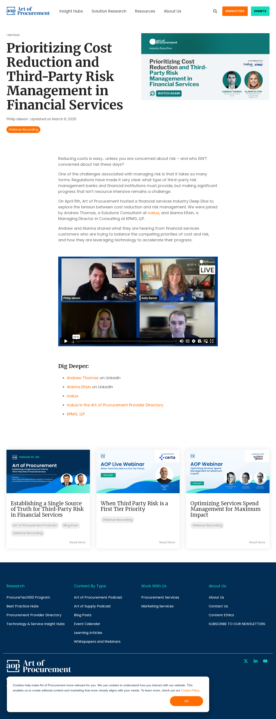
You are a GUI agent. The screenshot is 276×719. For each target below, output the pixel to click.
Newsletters (235, 11)
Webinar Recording (23, 129)
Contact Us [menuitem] (218, 606)
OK (186, 701)
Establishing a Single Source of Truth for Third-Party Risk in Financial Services (47, 509)
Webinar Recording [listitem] (27, 533)
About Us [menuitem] (216, 597)
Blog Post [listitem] (70, 525)
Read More (78, 542)
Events (260, 11)
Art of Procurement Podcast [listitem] (35, 525)
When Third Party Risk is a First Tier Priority (134, 506)
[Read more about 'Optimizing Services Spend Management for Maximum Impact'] (228, 471)
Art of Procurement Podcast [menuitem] (98, 597)
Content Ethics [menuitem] (221, 615)
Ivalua (153, 212)
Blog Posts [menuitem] (82, 615)
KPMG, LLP (76, 414)
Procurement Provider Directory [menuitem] (33, 615)
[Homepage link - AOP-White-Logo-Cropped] (38, 671)
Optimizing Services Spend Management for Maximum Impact (225, 509)
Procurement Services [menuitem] (160, 597)
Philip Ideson (17, 119)
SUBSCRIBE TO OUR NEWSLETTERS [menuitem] (237, 623)
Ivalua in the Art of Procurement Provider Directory (115, 405)
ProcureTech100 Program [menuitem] (28, 597)
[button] (246, 661)
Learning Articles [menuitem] (88, 632)
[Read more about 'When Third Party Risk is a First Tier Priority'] (138, 471)
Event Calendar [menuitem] (87, 623)
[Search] (215, 11)
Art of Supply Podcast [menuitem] (92, 606)
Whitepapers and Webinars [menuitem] (97, 641)
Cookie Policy (190, 690)
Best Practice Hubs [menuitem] (22, 606)
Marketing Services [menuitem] (157, 606)
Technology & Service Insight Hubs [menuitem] (35, 623)
